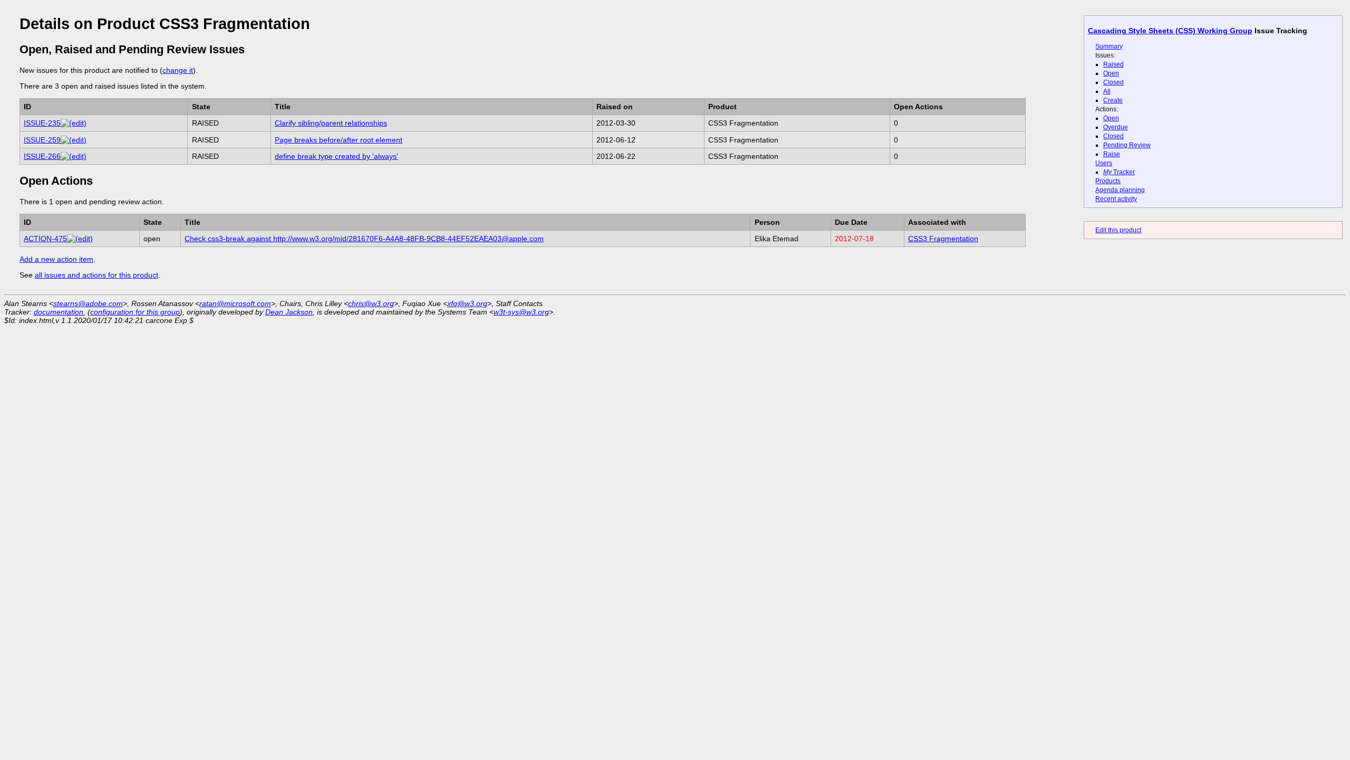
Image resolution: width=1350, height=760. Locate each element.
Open (1111, 73)
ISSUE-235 (42, 123)
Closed (1113, 82)
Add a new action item (56, 259)
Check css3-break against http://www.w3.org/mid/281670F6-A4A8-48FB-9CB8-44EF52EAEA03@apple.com (364, 238)
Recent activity (1116, 199)
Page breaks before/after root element (338, 140)
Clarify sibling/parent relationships (331, 123)
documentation (58, 312)
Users (1103, 163)
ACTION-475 (45, 238)
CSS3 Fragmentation (943, 238)
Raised (1113, 64)
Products (1108, 181)
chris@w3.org (371, 303)
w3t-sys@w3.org (521, 312)
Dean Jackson (289, 312)
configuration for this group (135, 312)
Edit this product (1118, 230)
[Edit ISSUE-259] (73, 140)
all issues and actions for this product (96, 275)
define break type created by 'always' (336, 156)
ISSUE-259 (42, 140)
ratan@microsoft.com (235, 303)
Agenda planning (1120, 190)
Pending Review (1127, 145)
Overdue (1115, 127)
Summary (1109, 46)
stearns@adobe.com (88, 303)
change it (177, 70)
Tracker (1119, 172)
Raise (1111, 154)
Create (1113, 100)
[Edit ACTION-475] (80, 238)
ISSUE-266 (42, 156)
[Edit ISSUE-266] (73, 156)
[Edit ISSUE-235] (73, 123)
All (1107, 91)
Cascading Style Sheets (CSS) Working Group (1170, 30)
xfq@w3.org (467, 303)
